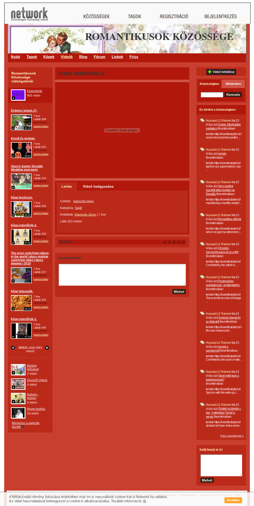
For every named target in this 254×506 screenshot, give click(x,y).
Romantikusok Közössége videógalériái (23, 77)
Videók (67, 57)
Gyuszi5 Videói (37, 380)
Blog (83, 57)
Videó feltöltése (224, 72)
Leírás (67, 186)
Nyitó (15, 57)
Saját (78, 208)
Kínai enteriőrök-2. (24, 225)
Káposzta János (85, 214)
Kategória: (67, 208)
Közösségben (209, 84)
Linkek (117, 57)
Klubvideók (34, 91)
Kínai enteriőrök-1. (24, 319)
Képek (48, 57)
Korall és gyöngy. (23, 138)
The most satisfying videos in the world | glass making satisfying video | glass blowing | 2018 (30, 258)
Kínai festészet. (22, 197)
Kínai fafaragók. (22, 291)
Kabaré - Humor (33, 396)
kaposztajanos (42, 126)
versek (222, 153)
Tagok (32, 57)
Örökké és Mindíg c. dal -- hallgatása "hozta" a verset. (223, 412)
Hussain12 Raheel (218, 120)
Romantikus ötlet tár (229, 219)
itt (144, 501)
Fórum (99, 57)
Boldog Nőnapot (33, 367)
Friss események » (232, 435)
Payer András (36, 409)
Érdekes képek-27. (24, 110)
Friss (133, 57)
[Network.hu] (29, 16)
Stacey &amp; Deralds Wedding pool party (27, 168)
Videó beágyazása (98, 186)
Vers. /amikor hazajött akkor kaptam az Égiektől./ (220, 190)
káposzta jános (83, 201)
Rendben (233, 500)
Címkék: (65, 201)
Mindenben (233, 84)
